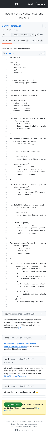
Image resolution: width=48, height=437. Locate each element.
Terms (8, 422)
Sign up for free (12, 404)
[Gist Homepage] (16, 4)
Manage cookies (31, 424)
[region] (24, 182)
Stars (38, 41)
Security (23, 422)
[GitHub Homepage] (16, 430)
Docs (13, 424)
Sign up (41, 4)
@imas (7, 392)
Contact (20, 424)
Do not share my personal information (24, 426)
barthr (5, 26)
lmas (7, 338)
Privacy (15, 422)
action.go (16, 26)
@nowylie (8, 368)
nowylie (8, 314)
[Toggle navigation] (3, 4)
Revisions (22, 41)
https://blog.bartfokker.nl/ (15, 376)
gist (19, 328)
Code (8, 41)
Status (30, 422)
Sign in (31, 4)
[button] (36, 35)
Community (38, 422)
